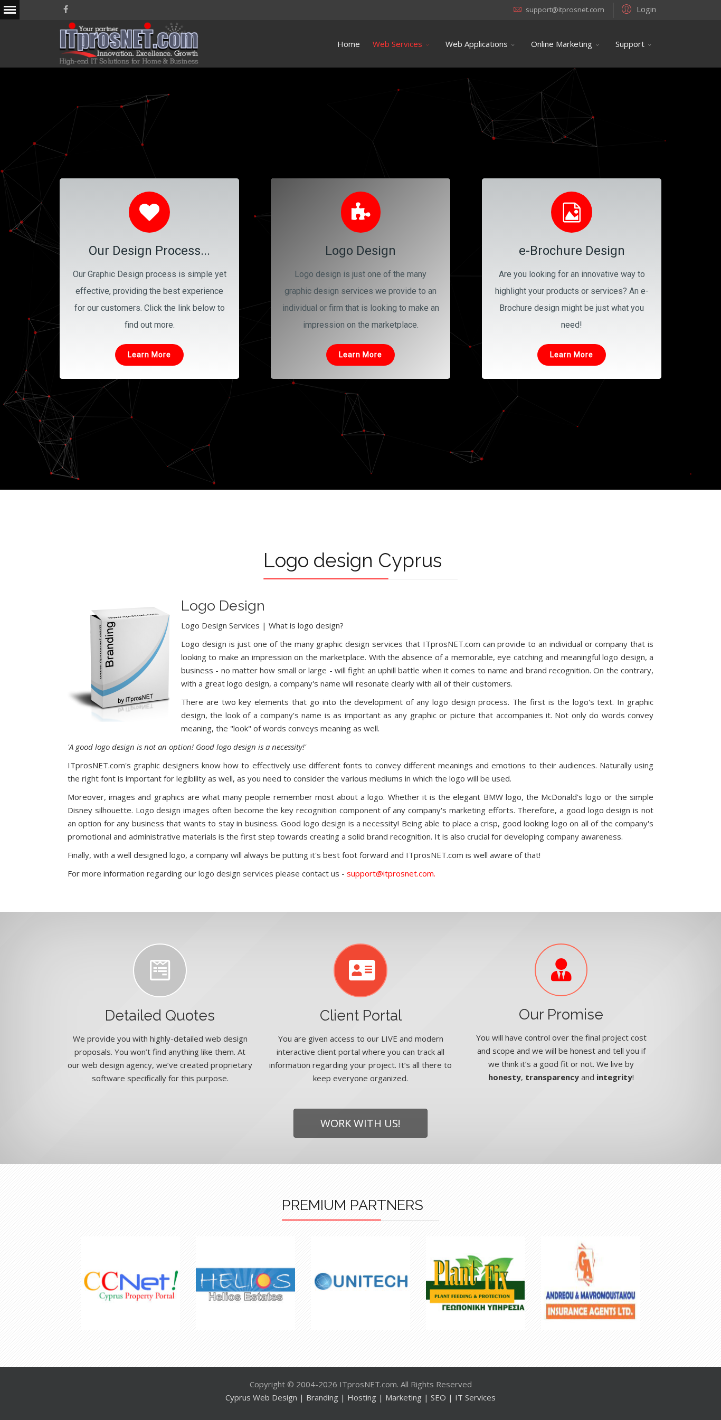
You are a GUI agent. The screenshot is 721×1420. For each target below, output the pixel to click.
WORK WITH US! (360, 1123)
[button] (637, 8)
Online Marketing (561, 44)
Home (348, 44)
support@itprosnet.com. (391, 873)
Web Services (397, 44)
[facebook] (65, 9)
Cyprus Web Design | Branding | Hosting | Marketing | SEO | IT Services (360, 1397)
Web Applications (476, 44)
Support (629, 44)
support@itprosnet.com (565, 9)
